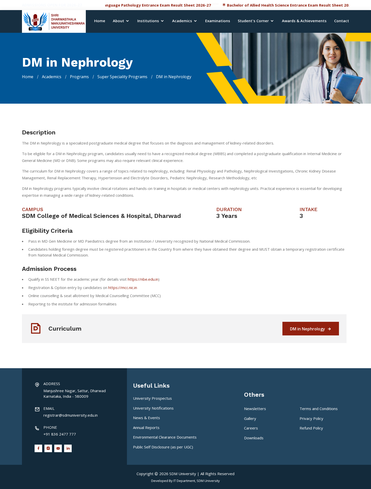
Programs (79, 76)
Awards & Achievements (304, 21)
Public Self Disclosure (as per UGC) (163, 446)
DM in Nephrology (308, 329)
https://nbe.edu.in (143, 279)
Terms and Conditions (319, 408)
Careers (251, 427)
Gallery (250, 418)
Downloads (253, 437)
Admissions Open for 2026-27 (52, 4)
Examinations (217, 21)
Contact (341, 21)
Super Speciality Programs (122, 76)
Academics (182, 21)
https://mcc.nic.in (122, 287)
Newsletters (255, 408)
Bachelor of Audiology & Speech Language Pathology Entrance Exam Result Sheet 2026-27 (112, 5)
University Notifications (153, 408)
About (119, 21)
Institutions (148, 21)
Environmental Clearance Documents (165, 437)
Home (99, 21)
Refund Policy (311, 427)
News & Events (146, 417)
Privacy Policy (311, 418)
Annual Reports (146, 427)
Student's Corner (254, 21)
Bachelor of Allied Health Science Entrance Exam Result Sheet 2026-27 (280, 5)
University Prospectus (152, 398)
